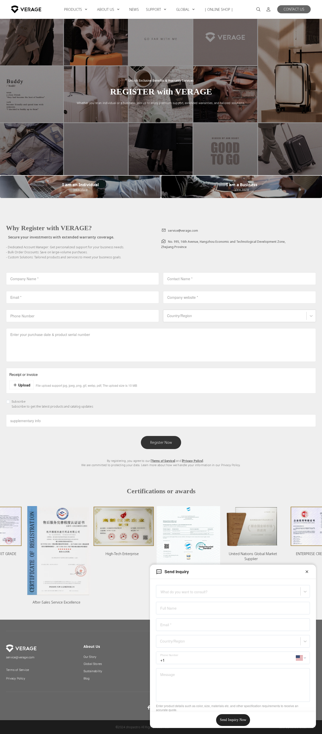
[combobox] (160, 593)
